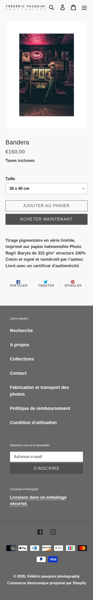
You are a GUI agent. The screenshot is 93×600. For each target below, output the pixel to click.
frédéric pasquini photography (53, 576)
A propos (19, 344)
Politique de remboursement (40, 408)
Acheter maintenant (46, 219)
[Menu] (84, 7)
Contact (18, 373)
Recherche (21, 330)
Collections (22, 359)
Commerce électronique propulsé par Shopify (46, 583)
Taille (10, 179)
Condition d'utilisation (33, 422)
